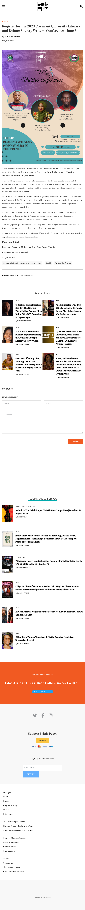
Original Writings (10, 805)
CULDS (48, 263)
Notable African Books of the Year (18, 826)
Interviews (8, 814)
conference (38, 172)
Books (6, 801)
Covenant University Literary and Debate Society (22, 263)
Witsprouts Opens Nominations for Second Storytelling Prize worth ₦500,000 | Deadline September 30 (48, 562)
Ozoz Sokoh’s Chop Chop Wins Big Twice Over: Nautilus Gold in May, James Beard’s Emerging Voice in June (28, 364)
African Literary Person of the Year (18, 830)
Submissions (9, 851)
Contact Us (8, 863)
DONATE (42, 740)
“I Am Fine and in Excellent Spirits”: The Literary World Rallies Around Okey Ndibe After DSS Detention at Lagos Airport (28, 311)
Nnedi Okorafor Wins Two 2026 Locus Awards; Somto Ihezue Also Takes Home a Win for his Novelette (69, 309)
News (23, 506)
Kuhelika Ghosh (10, 275)
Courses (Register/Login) (14, 838)
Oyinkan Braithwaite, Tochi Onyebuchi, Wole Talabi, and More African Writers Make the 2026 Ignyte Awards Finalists (69, 337)
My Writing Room (11, 842)
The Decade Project (11, 867)
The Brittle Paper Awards (14, 821)
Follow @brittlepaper (43, 692)
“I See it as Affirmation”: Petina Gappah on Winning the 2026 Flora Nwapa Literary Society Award (28, 336)
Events (17, 506)
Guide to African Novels (13, 871)
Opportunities (31, 506)
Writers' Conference (63, 263)
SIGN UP (31, 774)
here (12, 257)
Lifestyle (7, 792)
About (6, 858)
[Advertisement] (42, 474)
